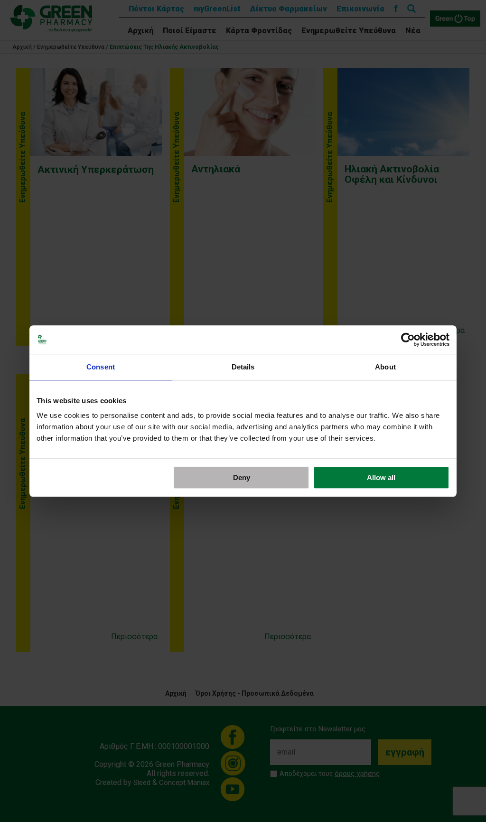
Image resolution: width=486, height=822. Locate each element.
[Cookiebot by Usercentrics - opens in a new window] (407, 339)
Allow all (381, 477)
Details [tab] (243, 367)
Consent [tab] (100, 367)
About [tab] (385, 367)
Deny (241, 477)
